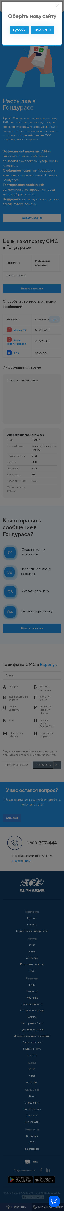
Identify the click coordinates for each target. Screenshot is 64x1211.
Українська (42, 30)
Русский (19, 30)
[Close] (57, 5)
